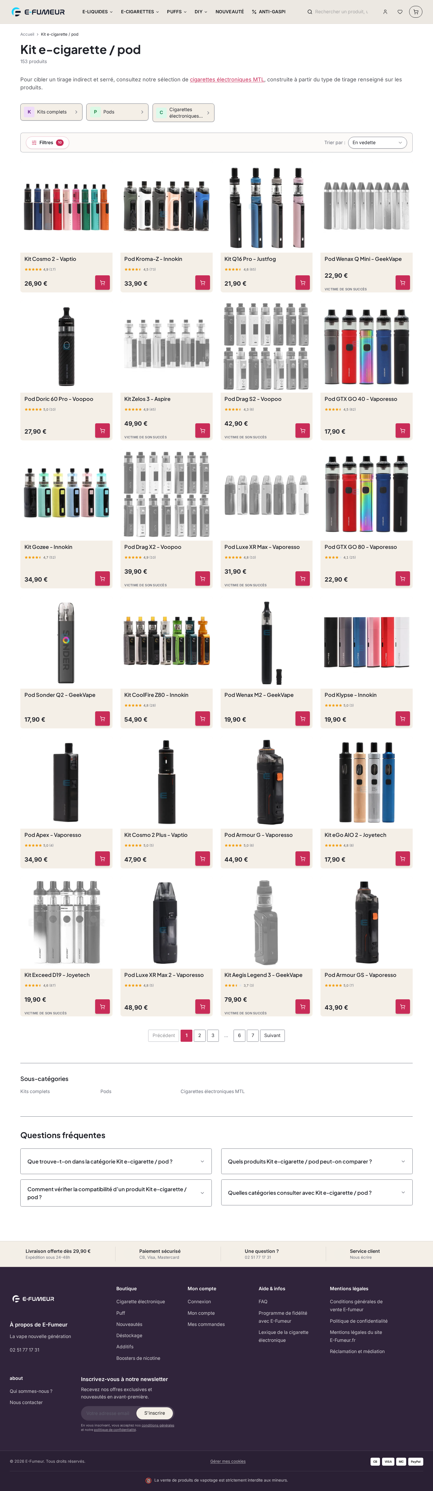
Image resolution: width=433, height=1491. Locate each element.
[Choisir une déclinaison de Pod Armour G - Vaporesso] (302, 858)
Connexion (199, 1301)
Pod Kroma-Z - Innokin (153, 258)
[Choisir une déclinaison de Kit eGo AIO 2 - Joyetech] (403, 858)
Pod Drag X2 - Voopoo (152, 546)
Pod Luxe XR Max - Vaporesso (262, 546)
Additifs (124, 1347)
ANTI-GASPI (272, 11)
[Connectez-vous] (385, 12)
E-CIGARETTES (137, 11)
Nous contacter (26, 1402)
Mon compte (201, 1313)
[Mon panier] (415, 12)
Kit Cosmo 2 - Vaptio (50, 258)
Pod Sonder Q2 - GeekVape (59, 694)
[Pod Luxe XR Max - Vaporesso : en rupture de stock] (302, 578)
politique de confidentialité (115, 1430)
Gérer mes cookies (228, 1461)
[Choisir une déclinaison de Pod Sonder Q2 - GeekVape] (102, 718)
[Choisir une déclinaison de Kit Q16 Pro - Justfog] (302, 282)
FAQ (263, 1301)
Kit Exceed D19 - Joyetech (57, 974)
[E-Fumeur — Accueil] (39, 11)
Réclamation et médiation (357, 1351)
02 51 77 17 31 (24, 1350)
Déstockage (129, 1335)
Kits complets (35, 1091)
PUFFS (174, 11)
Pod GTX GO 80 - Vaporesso (361, 546)
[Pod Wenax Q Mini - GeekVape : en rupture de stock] (403, 282)
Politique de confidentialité (359, 1321)
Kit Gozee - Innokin (48, 546)
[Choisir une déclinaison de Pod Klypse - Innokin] (403, 718)
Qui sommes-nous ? (31, 1391)
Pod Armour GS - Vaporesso (360, 974)
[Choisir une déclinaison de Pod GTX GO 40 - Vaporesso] (403, 430)
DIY (198, 11)
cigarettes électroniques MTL (227, 79)
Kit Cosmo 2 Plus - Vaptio (156, 834)
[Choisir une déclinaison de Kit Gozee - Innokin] (102, 578)
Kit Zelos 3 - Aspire (147, 398)
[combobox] (341, 12)
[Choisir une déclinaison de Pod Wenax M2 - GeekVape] (302, 718)
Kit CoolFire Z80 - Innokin (156, 694)
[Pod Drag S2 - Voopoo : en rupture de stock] (302, 430)
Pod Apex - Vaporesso (52, 834)
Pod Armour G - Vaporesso (258, 834)
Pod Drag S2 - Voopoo (253, 398)
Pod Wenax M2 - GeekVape (259, 694)
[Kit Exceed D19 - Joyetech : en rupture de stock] (102, 1006)
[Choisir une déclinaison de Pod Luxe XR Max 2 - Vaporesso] (202, 1006)
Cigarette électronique (140, 1301)
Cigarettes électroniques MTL (213, 1091)
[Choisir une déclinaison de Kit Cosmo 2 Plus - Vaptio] (202, 858)
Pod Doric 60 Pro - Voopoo (58, 398)
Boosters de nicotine (138, 1358)
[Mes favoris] (399, 12)
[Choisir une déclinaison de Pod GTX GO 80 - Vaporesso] (403, 578)
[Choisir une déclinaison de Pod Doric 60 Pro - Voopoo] (102, 430)
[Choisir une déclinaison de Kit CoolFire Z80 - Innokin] (202, 718)
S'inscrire (154, 1413)
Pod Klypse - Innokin (351, 694)
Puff (120, 1313)
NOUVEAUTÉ (230, 11)
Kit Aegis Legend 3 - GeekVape (263, 974)
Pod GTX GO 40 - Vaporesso (361, 398)
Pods (105, 1091)
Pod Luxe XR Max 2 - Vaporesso (164, 974)
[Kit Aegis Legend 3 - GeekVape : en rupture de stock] (302, 1006)
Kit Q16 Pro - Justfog (250, 258)
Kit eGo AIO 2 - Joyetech (355, 834)
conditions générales (158, 1425)
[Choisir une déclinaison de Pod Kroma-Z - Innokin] (202, 282)
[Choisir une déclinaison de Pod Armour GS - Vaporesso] (403, 1006)
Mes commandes (206, 1324)
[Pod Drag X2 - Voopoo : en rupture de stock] (202, 578)
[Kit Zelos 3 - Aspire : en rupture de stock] (202, 430)
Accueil (27, 34)
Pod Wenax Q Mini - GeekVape (363, 258)
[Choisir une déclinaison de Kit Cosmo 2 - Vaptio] (102, 282)
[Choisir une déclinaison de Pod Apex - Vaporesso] (102, 858)
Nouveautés (129, 1324)
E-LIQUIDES (95, 11)
